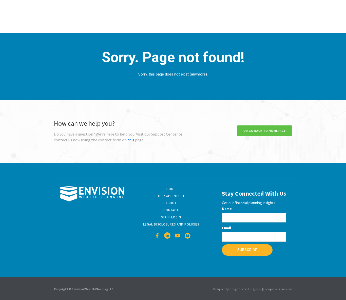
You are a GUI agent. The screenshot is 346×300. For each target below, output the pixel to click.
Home (171, 189)
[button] (151, 16)
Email (226, 228)
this (130, 139)
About (171, 203)
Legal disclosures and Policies (171, 224)
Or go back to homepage (264, 131)
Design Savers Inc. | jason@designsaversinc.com (260, 289)
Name (227, 208)
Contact (171, 210)
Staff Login (171, 217)
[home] (75, 15)
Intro (127, 16)
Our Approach (171, 196)
